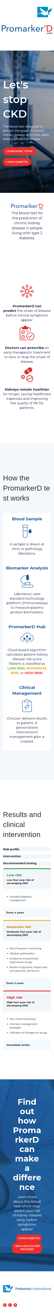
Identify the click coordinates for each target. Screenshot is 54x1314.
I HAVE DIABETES (17, 162)
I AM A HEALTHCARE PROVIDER (27, 1248)
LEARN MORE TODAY (19, 151)
